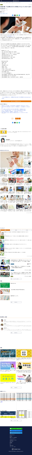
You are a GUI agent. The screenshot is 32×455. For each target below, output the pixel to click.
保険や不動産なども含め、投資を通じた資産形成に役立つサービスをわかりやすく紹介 (15, 112)
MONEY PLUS (1, 2)
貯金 (1, 13)
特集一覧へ (16, 302)
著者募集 (11, 442)
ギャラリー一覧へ (16, 420)
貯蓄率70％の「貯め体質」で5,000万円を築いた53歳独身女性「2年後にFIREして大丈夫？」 (15, 105)
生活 (4, 2)
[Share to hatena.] (19, 15)
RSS (10, 444)
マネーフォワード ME (12, 446)
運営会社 (11, 436)
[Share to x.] (15, 15)
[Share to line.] (17, 15)
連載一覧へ (16, 387)
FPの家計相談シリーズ (10, 36)
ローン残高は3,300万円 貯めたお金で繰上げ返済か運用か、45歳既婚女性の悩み (14, 109)
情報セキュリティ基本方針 (13, 437)
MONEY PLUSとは (12, 434)
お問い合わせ (11, 441)
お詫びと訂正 (11, 445)
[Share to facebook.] (12, 15)
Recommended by (28, 212)
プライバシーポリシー (13, 438)
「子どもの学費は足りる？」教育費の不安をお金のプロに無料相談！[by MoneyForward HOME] (16, 98)
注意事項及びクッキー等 (13, 440)
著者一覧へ (16, 332)
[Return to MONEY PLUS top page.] (16, 1)
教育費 (3, 13)
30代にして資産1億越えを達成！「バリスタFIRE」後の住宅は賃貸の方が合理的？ (14, 110)
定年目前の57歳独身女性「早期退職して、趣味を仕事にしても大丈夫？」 (13, 111)
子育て (6, 13)
